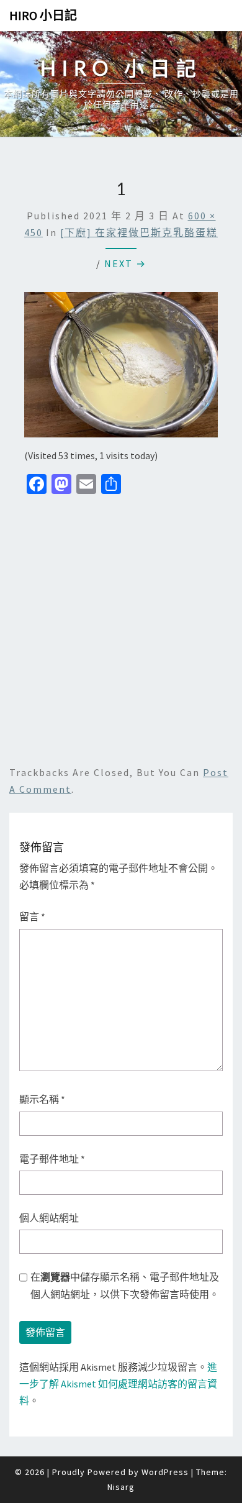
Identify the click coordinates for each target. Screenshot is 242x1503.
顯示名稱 (42, 1099)
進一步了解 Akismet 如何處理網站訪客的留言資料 (118, 1384)
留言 (32, 916)
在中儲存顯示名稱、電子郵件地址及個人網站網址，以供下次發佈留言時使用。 (124, 1285)
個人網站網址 (49, 1218)
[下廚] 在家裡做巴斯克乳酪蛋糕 (139, 232)
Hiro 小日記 (43, 15)
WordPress (165, 1472)
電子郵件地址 (52, 1159)
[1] (121, 368)
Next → (125, 263)
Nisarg (121, 1486)
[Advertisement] (121, 628)
